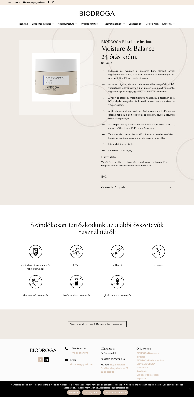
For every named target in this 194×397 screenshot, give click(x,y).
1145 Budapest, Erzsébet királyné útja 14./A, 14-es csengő (115, 368)
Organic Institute (89, 24)
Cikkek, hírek (152, 24)
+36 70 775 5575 (80, 353)
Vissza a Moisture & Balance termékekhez (97, 324)
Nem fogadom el (92, 392)
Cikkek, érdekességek (148, 375)
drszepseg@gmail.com (81, 364)
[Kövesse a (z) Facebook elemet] (40, 359)
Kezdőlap (23, 24)
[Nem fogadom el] (190, 388)
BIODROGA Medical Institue (150, 360)
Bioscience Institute (41, 24)
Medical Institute (66, 24)
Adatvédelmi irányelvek (115, 392)
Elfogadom (74, 392)
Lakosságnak (135, 24)
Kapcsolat (167, 24)
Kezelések (142, 371)
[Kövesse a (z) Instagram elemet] (46, 359)
